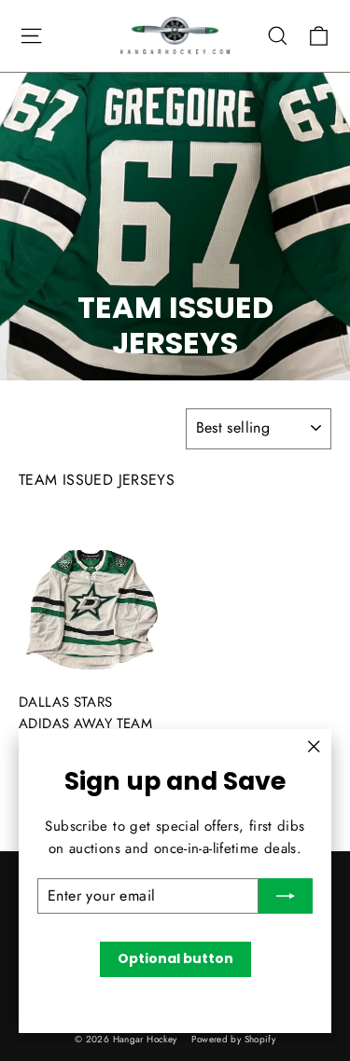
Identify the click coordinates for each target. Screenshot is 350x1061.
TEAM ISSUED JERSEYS (97, 479)
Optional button (175, 958)
